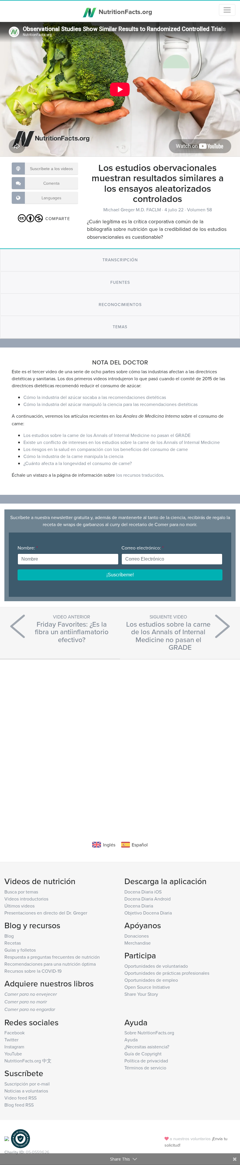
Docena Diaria (138, 906)
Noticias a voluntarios (26, 1091)
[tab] (120, 260)
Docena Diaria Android (147, 899)
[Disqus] (120, 741)
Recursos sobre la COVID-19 (32, 971)
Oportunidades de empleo (151, 980)
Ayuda (131, 1039)
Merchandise (137, 943)
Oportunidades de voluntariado (156, 966)
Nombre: (28, 548)
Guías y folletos (20, 950)
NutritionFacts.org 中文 (28, 1060)
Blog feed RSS (19, 1105)
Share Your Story (141, 994)
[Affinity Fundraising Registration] (20, 1138)
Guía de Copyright (143, 1053)
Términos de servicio (145, 1067)
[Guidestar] (6, 1138)
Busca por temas (21, 892)
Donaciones (136, 936)
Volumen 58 (199, 209)
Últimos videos (19, 906)
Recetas (12, 943)
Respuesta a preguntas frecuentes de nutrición (52, 957)
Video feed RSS (20, 1098)
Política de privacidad (146, 1060)
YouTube (13, 1053)
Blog (9, 936)
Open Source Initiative (147, 987)
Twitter (11, 1039)
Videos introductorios (26, 899)
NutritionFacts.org (124, 11)
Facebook (14, 1032)
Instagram (14, 1046)
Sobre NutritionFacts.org (149, 1032)
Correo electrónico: (142, 548)
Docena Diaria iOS (143, 892)
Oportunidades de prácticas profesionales (166, 973)
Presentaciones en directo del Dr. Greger (45, 913)
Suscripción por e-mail (27, 1084)
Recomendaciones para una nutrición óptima (50, 964)
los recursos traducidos (139, 475)
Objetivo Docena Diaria (148, 913)
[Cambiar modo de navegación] (227, 10)
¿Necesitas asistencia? (146, 1046)
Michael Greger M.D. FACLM (132, 209)
